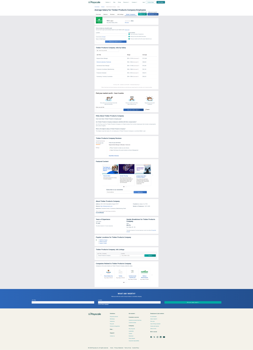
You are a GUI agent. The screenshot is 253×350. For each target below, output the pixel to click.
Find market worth (153, 14)
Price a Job (142, 14)
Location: (98, 32)
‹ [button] (100, 175)
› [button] (152, 175)
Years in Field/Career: (101, 39)
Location (123, 253)
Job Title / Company (102, 253)
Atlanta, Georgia (103, 241)
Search (150, 255)
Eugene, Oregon (103, 243)
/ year (111, 20)
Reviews (127, 22)
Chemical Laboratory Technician (104, 62)
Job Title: (34, 300)
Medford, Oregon (103, 240)
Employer (102, 6)
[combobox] (111, 34)
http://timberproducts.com (106, 206)
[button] (98, 14)
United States (97, 6)
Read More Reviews (114, 155)
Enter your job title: (100, 107)
